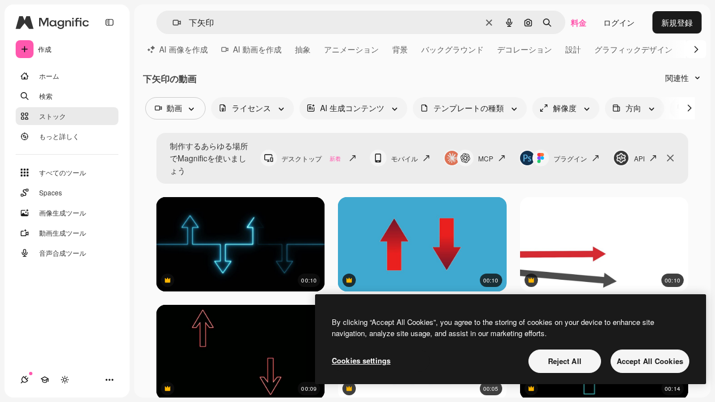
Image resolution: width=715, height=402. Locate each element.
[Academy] (45, 380)
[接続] (25, 380)
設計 (573, 49)
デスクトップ (311, 158)
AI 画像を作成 (183, 49)
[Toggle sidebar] (109, 22)
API (639, 158)
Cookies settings (361, 360)
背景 (400, 49)
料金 (579, 22)
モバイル (404, 158)
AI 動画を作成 (257, 49)
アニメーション (351, 49)
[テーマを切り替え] (65, 380)
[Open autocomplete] (172, 22)
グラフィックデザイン (633, 49)
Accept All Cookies (650, 361)
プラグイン (570, 158)
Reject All (564, 361)
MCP (485, 158)
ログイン (619, 22)
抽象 (303, 49)
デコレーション (524, 49)
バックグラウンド (452, 49)
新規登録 (677, 22)
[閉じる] (670, 158)
